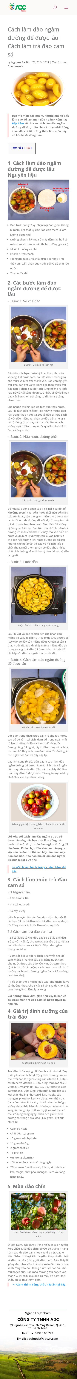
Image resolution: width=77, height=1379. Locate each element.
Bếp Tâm (18, 123)
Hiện (28, 147)
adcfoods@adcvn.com (42, 1339)
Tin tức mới (59, 62)
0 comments (15, 66)
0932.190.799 (44, 1333)
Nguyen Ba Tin (20, 62)
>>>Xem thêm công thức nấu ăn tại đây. (39, 1284)
